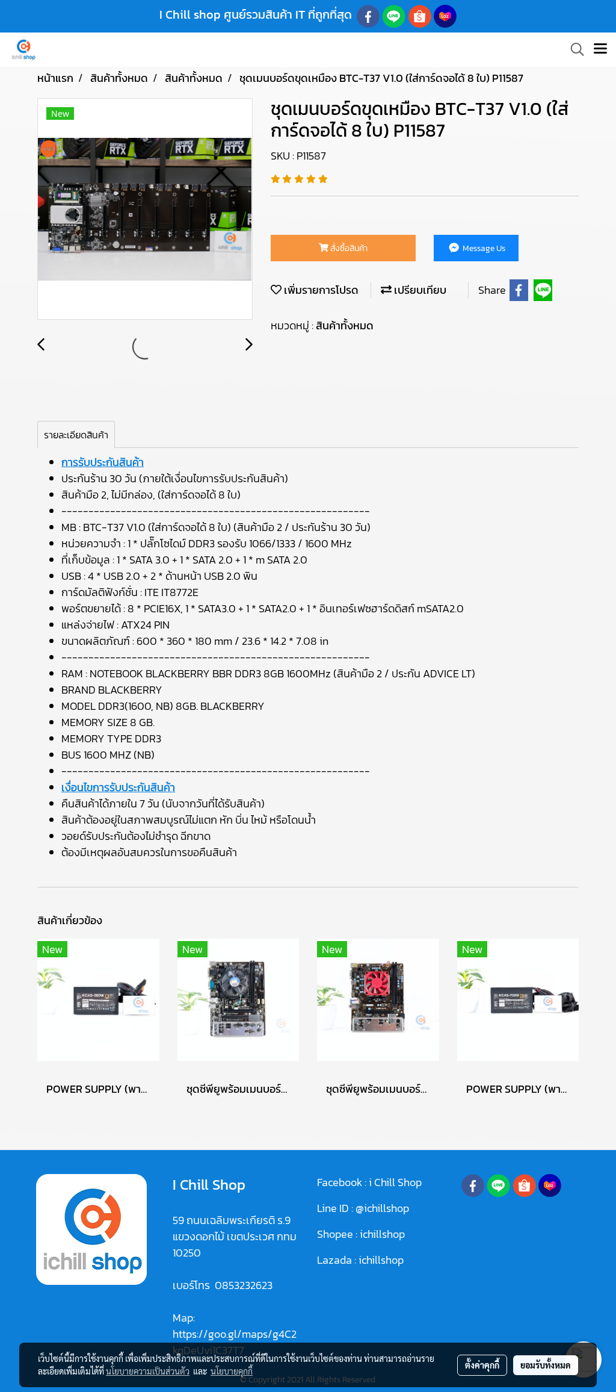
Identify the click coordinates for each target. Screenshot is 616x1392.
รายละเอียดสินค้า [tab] (76, 434)
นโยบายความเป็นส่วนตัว (147, 1371)
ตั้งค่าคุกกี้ (482, 1364)
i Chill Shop (395, 1182)
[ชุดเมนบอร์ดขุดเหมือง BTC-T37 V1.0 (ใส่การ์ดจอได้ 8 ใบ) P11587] (145, 209)
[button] (573, 49)
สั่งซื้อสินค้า (348, 248)
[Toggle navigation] (600, 49)
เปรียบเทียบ (419, 290)
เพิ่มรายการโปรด (320, 290)
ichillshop (383, 1234)
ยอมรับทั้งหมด (545, 1364)
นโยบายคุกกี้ (232, 1371)
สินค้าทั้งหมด (345, 325)
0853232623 (244, 1285)
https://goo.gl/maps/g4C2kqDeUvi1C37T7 (235, 1342)
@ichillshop (382, 1208)
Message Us (483, 248)
